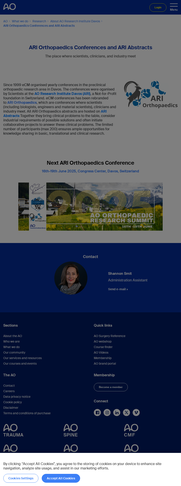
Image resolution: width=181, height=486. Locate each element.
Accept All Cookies (61, 478)
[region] (90, 469)
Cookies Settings (20, 478)
